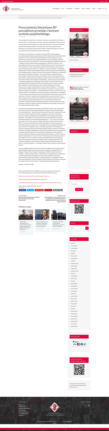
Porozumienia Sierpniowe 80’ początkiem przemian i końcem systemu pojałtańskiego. (39, 31)
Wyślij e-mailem (59, 190)
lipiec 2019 (73, 306)
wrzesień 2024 (74, 248)
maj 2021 (73, 273)
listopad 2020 (74, 286)
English (11, 1)
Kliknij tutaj (39, 186)
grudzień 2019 (74, 301)
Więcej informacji (73, 387)
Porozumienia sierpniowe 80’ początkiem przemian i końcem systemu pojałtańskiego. (44, 16)
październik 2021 (74, 271)
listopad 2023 (74, 255)
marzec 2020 (74, 298)
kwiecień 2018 (74, 321)
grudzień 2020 (74, 283)
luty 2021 (73, 281)
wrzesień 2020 (74, 288)
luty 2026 (73, 243)
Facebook (23, 190)
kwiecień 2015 (74, 326)
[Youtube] (101, 1)
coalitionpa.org (22, 410)
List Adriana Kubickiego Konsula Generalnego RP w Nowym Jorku (33, 179)
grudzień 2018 (74, 311)
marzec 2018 (74, 323)
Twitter (31, 190)
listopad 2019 (74, 303)
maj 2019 (73, 308)
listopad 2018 (74, 313)
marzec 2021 (74, 278)
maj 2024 (73, 253)
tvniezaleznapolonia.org (24, 408)
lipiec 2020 (73, 293)
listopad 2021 (74, 268)
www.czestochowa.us (24, 411)
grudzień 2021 (74, 266)
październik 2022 (74, 263)
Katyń (83, 8)
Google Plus (40, 190)
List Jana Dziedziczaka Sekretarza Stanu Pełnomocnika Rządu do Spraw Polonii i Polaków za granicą (40, 182)
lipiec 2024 (73, 250)
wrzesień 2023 (74, 258)
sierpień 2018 (74, 318)
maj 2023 (73, 261)
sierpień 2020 (74, 291)
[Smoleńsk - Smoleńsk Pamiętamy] (13, 8)
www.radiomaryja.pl (23, 413)
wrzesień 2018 (74, 316)
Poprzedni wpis (23, 195)
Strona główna (56, 8)
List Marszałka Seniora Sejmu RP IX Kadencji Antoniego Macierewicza (34, 176)
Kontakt (100, 8)
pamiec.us (21, 415)
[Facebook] (104, 1)
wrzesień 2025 (74, 245)
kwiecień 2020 (74, 296)
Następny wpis (61, 195)
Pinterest (49, 190)
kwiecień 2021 (74, 276)
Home (20, 16)
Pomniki (88, 8)
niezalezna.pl (22, 404)
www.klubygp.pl (22, 406)
